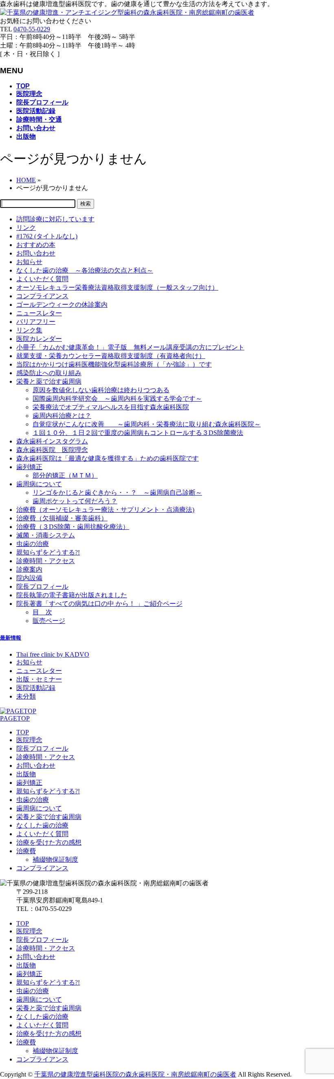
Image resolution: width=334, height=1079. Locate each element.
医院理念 (29, 739)
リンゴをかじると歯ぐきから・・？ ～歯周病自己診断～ (117, 492)
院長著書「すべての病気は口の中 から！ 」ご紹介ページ (99, 603)
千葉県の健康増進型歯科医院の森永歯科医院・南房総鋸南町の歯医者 (135, 1074)
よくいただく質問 (42, 278)
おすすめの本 (35, 244)
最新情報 (10, 638)
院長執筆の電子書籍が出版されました (71, 595)
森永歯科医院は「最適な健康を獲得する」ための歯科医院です (107, 458)
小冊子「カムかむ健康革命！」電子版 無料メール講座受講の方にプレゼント (130, 347)
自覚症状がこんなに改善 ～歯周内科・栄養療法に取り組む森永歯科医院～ (147, 424)
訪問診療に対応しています (55, 219)
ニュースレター (39, 313)
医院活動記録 (35, 687)
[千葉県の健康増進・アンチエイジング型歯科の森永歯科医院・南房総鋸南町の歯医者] (127, 12)
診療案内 (29, 569)
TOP (22, 732)
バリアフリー (35, 321)
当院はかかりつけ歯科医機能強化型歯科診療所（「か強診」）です (114, 364)
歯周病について (39, 484)
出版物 (26, 774)
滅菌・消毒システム (45, 535)
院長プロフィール (42, 586)
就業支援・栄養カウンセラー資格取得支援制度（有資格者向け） (110, 355)
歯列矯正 (29, 466)
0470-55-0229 (31, 29)
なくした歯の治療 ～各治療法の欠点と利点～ (84, 270)
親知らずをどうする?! (48, 552)
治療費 (26, 850)
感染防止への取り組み (48, 372)
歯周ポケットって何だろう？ (75, 501)
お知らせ (29, 261)
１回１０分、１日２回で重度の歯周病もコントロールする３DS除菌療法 (138, 432)
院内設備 (29, 577)
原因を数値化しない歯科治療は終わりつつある (101, 390)
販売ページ (49, 620)
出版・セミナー (39, 679)
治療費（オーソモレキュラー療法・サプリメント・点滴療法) (105, 509)
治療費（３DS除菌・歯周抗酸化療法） (72, 526)
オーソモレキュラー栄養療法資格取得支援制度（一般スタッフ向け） (117, 287)
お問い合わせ (35, 253)
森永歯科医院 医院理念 (52, 449)
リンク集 (29, 330)
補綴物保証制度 (55, 859)
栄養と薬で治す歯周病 (48, 381)
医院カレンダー (39, 338)
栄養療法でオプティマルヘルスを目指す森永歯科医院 (111, 407)
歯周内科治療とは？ (62, 415)
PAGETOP (15, 718)
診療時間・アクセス (45, 560)
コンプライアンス (42, 296)
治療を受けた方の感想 (48, 842)
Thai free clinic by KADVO (52, 654)
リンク (26, 227)
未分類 (26, 696)
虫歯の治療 (32, 543)
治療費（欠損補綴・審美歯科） (62, 518)
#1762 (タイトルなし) (46, 236)
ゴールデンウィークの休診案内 (62, 304)
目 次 (42, 612)
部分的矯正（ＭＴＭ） (65, 475)
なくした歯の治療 (42, 825)
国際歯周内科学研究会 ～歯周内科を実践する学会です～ (117, 398)
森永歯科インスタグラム (52, 441)
